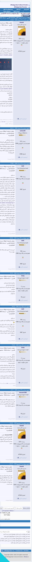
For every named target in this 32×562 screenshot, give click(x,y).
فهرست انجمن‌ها (25, 13)
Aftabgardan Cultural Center (19, 5)
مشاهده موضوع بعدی (7, 510)
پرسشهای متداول (8, 9)
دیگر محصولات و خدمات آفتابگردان (10, 13)
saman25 (22, 131)
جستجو (19, 9)
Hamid (22, 22)
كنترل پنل (26, 9)
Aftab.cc (26, 557)
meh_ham (3, 121)
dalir (22, 166)
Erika (23, 276)
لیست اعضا (16, 11)
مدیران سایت (6, 11)
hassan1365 (23, 392)
